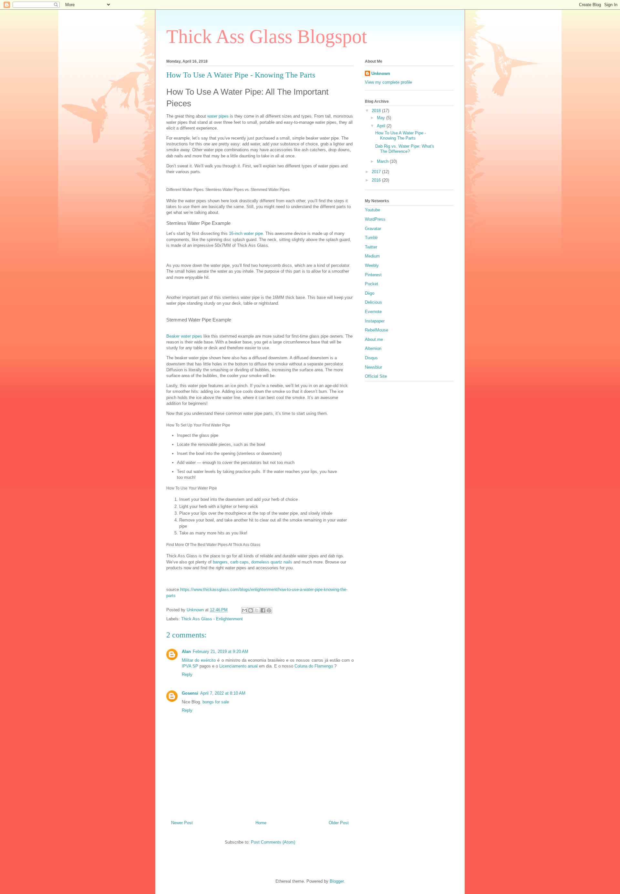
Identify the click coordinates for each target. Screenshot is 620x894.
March (383, 161)
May (381, 117)
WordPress (375, 219)
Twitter (371, 247)
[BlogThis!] (250, 610)
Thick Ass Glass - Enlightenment (212, 618)
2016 (377, 180)
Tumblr (371, 237)
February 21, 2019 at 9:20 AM (220, 651)
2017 (377, 171)
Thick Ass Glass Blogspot (266, 36)
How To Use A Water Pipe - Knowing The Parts (400, 136)
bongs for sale (215, 701)
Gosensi (190, 693)
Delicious (373, 302)
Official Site (376, 376)
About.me (374, 339)
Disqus (371, 357)
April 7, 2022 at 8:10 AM (222, 693)
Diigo (369, 293)
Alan (186, 651)
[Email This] (244, 610)
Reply (187, 674)
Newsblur (373, 367)
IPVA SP (190, 666)
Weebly (372, 265)
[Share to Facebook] (263, 610)
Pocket (371, 283)
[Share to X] (256, 610)
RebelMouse (376, 330)
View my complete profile (388, 82)
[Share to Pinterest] (269, 610)
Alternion (373, 348)
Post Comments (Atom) (273, 842)
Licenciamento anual (238, 666)
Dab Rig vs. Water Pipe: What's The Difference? (404, 149)
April (382, 125)
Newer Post (182, 822)
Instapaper (375, 321)
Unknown (380, 73)
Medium (372, 256)
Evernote (373, 311)
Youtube (372, 209)
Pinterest (373, 274)
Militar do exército (199, 660)
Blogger (337, 881)
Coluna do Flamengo (313, 666)
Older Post (339, 822)
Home (260, 822)
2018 (377, 110)
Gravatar (373, 228)
